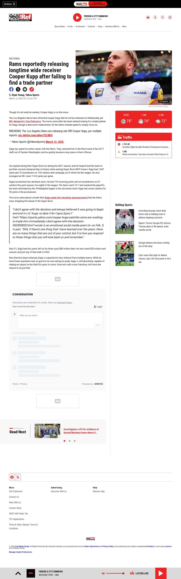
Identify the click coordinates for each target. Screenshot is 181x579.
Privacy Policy (108, 546)
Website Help (99, 491)
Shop (100, 26)
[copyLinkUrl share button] (31, 89)
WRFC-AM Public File (18, 513)
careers (168, 546)
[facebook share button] (11, 89)
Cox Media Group (22, 546)
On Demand (80, 26)
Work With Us (15, 502)
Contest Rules (15, 508)
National (14, 58)
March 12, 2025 (55, 141)
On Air (70, 26)
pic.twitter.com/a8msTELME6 (35, 135)
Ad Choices (150, 546)
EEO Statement (15, 491)
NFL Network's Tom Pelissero (25, 121)
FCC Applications (16, 519)
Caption (164, 101)
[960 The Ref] (90, 4)
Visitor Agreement (91, 546)
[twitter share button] (18, 89)
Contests (91, 26)
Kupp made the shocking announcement (66, 197)
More (124, 26)
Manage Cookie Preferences (20, 552)
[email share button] (25, 89)
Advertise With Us (112, 26)
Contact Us (14, 497)
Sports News (60, 26)
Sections (8, 4)
